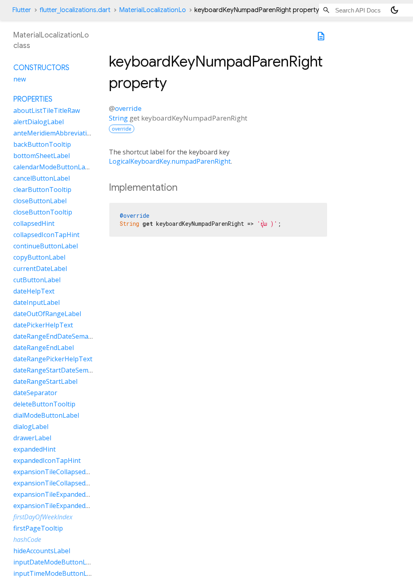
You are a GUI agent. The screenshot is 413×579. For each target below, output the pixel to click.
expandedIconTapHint (47, 460)
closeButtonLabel (40, 200)
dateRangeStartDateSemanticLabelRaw (72, 370)
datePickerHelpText (43, 325)
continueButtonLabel (45, 246)
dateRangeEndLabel (43, 347)
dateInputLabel (36, 302)
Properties (32, 99)
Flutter (21, 10)
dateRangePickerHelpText (52, 358)
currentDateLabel (40, 268)
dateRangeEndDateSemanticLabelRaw (70, 336)
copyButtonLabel (39, 257)
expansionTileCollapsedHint (55, 471)
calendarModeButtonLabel (53, 166)
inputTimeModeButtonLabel (56, 573)
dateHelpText (33, 291)
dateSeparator (35, 392)
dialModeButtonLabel (46, 415)
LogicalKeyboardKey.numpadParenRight (170, 161)
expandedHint (34, 449)
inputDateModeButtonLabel (56, 562)
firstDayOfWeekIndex (43, 516)
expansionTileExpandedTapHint (62, 505)
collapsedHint (33, 223)
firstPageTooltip (38, 528)
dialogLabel (30, 426)
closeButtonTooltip (42, 212)
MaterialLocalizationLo (152, 10)
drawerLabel (32, 437)
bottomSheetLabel (41, 155)
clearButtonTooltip (42, 189)
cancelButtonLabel (41, 178)
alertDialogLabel (38, 121)
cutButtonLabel (36, 279)
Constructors (41, 67)
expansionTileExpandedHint (55, 494)
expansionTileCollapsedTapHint (62, 483)
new (19, 79)
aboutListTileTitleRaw (46, 110)
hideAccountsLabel (41, 550)
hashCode (27, 539)
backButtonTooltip (42, 144)
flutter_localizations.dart (75, 10)
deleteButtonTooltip (44, 404)
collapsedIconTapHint (46, 234)
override (128, 108)
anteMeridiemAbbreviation (54, 133)
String (118, 118)
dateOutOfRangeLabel (47, 313)
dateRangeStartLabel (45, 381)
